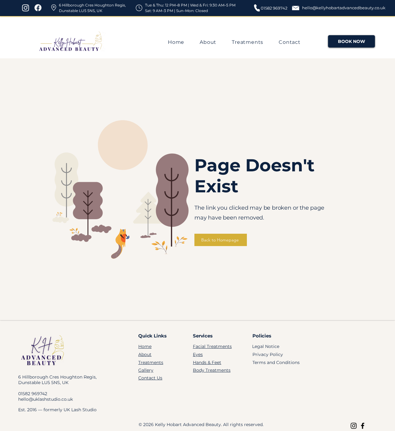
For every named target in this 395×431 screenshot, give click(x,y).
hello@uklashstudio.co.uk (45, 399)
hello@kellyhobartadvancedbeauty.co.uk (343, 7)
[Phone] (256, 7)
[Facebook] (38, 7)
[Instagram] (25, 7)
